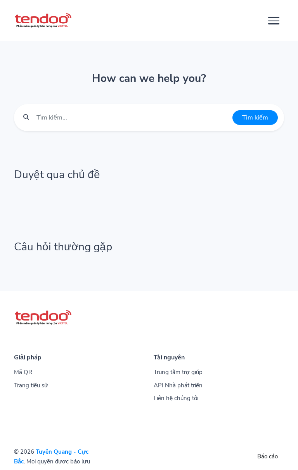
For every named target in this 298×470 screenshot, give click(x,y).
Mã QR (23, 372)
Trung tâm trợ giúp (178, 372)
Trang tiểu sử (31, 385)
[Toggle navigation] (273, 20)
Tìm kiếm (255, 117)
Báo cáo (267, 456)
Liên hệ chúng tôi (176, 398)
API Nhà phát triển (178, 385)
